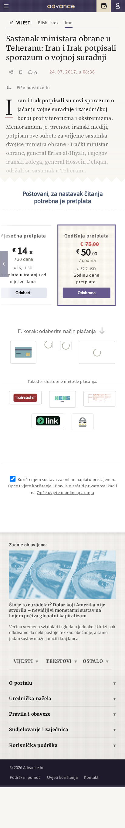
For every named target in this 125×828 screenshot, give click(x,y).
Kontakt (91, 777)
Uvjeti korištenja (62, 777)
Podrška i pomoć (25, 777)
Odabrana (87, 293)
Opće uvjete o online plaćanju (65, 492)
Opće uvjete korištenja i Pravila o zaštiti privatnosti (58, 486)
